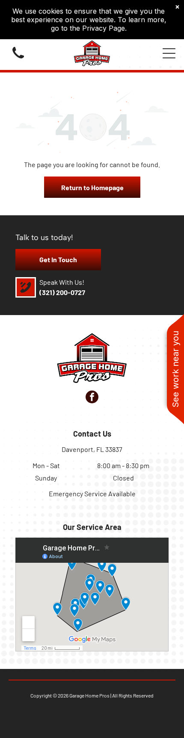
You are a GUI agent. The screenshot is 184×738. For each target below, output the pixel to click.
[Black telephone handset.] (18, 59)
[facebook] (92, 398)
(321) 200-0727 (62, 292)
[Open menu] (169, 53)
